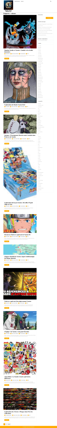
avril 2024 (39, 89)
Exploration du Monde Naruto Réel (14, 105)
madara (39, 153)
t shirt (39, 178)
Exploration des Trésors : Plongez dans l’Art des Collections (18, 412)
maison (39, 155)
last (38, 152)
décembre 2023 (40, 95)
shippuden (39, 169)
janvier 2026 (39, 56)
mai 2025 (39, 69)
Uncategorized (40, 183)
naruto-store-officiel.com (8, 11)
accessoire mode (40, 105)
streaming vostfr (40, 175)
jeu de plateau (40, 147)
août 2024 (39, 83)
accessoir (39, 103)
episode (39, 128)
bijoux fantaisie (40, 116)
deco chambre (40, 125)
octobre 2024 (40, 80)
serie (39, 166)
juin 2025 (39, 67)
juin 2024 (39, 86)
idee (38, 144)
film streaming (40, 131)
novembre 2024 (40, 78)
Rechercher (40, 14)
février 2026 (39, 55)
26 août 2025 (7, 206)
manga (39, 156)
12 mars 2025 (7, 333)
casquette (39, 120)
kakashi (39, 150)
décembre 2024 (40, 77)
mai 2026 (39, 50)
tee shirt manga (40, 180)
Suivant (9, 424)
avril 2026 (39, 52)
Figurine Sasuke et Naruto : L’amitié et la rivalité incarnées (18, 51)
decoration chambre (41, 127)
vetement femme (40, 188)
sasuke (39, 164)
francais (39, 136)
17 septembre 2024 (8, 415)
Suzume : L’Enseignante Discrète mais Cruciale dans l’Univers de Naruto (19, 136)
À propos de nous (17, 1)
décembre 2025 (40, 58)
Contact (22, 1)
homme (39, 142)
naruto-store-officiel (15, 53)
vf (38, 191)
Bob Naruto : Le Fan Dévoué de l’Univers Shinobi (45, 27)
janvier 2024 (39, 94)
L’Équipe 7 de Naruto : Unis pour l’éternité (16, 332)
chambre (39, 122)
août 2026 (39, 45)
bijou (38, 111)
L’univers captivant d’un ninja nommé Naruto (17, 301)
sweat (39, 177)
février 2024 (39, 92)
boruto (39, 119)
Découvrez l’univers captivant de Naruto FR (17, 235)
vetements (39, 189)
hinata (39, 139)
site (38, 170)
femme (39, 130)
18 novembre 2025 (8, 138)
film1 (38, 133)
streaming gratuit (40, 172)
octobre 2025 (40, 61)
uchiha (39, 181)
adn (38, 108)
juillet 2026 (39, 47)
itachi (39, 145)
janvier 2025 (39, 75)
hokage (39, 141)
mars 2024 (39, 91)
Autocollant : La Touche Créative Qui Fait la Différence (17, 377)
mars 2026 (39, 53)
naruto (39, 158)
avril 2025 (39, 70)
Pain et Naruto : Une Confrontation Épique (44, 28)
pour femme (40, 161)
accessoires (40, 106)
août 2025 (39, 64)
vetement (39, 186)
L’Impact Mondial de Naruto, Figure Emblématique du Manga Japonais (19, 257)
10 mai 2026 (7, 106)
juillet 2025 (39, 66)
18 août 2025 (7, 236)
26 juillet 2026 (7, 53)
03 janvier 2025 (8, 380)
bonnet (39, 117)
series (39, 167)
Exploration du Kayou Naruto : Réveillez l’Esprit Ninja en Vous (18, 203)
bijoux (39, 114)
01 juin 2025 (7, 303)
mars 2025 (39, 72)
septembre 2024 (40, 81)
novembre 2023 (40, 97)
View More (7, 58)
